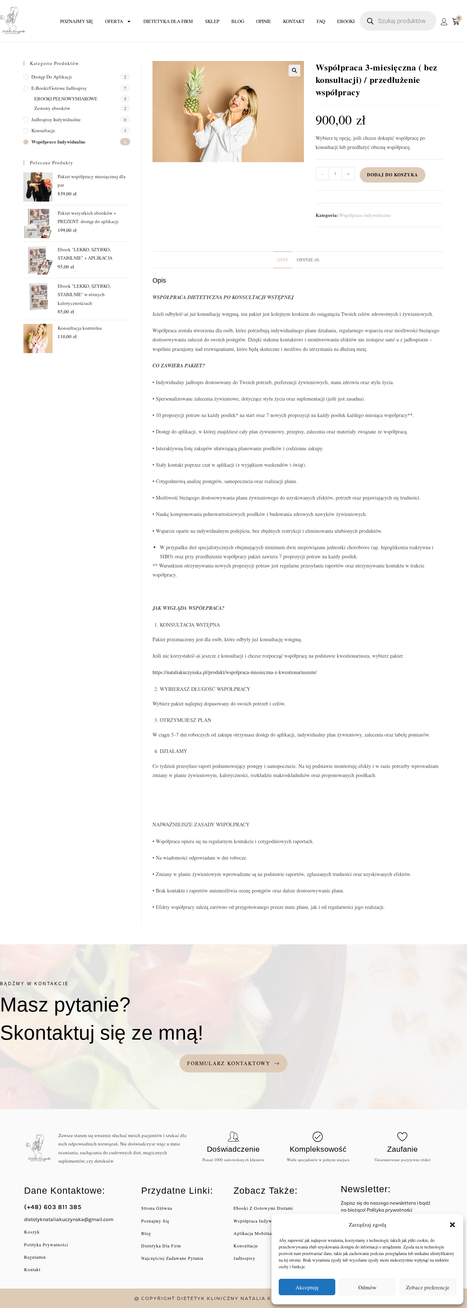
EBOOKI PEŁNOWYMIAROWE (65, 98)
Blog (237, 21)
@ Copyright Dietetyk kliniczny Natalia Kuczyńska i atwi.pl (233, 1298)
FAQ (321, 21)
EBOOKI (346, 21)
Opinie (263, 21)
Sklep (212, 21)
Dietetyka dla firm (168, 21)
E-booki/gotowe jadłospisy (59, 88)
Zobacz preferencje (427, 1287)
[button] (452, 1224)
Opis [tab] (282, 259)
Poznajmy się (76, 21)
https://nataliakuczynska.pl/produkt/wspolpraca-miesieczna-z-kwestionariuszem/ (235, 672)
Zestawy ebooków (52, 108)
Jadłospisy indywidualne (56, 119)
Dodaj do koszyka (392, 175)
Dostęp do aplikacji (51, 76)
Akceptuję (307, 1287)
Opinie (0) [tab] (308, 259)
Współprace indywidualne (365, 215)
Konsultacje (43, 130)
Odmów (367, 1287)
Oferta (114, 21)
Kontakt (294, 21)
